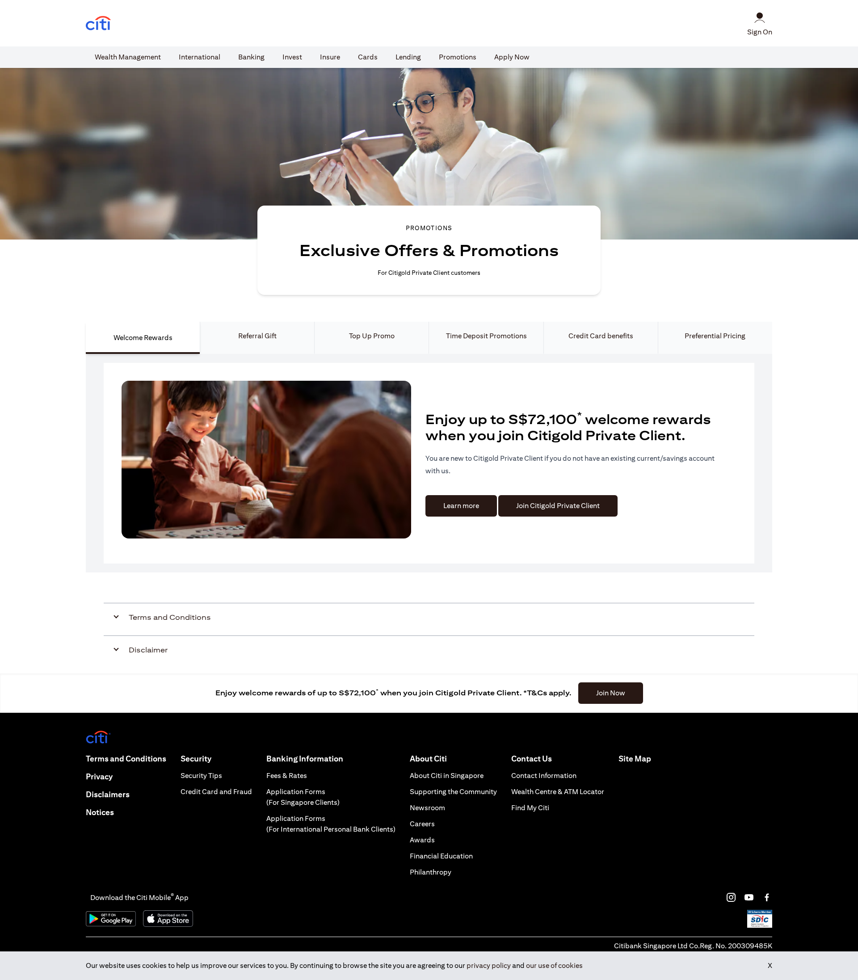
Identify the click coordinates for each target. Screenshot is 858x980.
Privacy (99, 776)
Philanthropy (430, 872)
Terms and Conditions (126, 758)
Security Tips (201, 775)
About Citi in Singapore (447, 775)
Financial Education (441, 856)
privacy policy (489, 965)
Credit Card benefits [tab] (600, 336)
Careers (422, 824)
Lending (408, 57)
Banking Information (304, 758)
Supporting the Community (453, 791)
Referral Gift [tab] (257, 336)
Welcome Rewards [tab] (143, 337)
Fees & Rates (286, 775)
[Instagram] (731, 897)
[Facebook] (766, 897)
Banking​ (251, 57)
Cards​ (368, 57)
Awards (422, 840)
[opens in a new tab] (98, 23)
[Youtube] (749, 897)
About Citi (428, 758)
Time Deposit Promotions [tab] (486, 336)
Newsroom (427, 807)
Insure (330, 57)
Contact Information (543, 775)
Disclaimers (108, 794)
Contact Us (531, 758)
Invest (292, 57)
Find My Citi (530, 807)
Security (196, 758)
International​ (199, 57)
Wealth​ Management (128, 57)
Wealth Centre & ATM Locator (557, 791)
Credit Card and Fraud (216, 791)
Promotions (457, 57)
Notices (100, 812)
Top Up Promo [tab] (372, 336)
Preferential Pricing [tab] (715, 336)
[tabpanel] (429, 463)
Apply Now (512, 57)
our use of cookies (554, 965)
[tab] (128, 57)
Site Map (634, 758)
